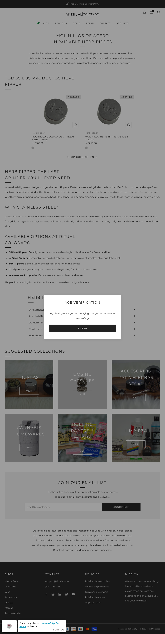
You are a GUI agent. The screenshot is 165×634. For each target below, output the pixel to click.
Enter (82, 328)
